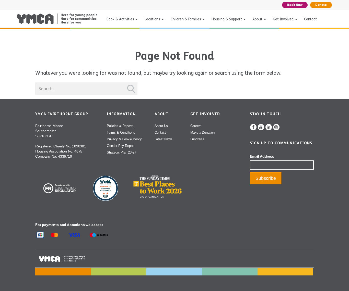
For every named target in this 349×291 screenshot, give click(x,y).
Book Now (295, 5)
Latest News (163, 139)
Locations (152, 19)
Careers (196, 126)
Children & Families (186, 19)
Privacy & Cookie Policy (124, 139)
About (257, 19)
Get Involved (283, 19)
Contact (310, 19)
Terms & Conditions (121, 132)
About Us (161, 126)
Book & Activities (120, 19)
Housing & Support (227, 19)
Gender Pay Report (120, 146)
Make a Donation (202, 132)
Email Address (262, 156)
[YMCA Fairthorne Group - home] (57, 19)
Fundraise (197, 139)
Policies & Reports (120, 126)
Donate (321, 5)
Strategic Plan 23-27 (121, 152)
